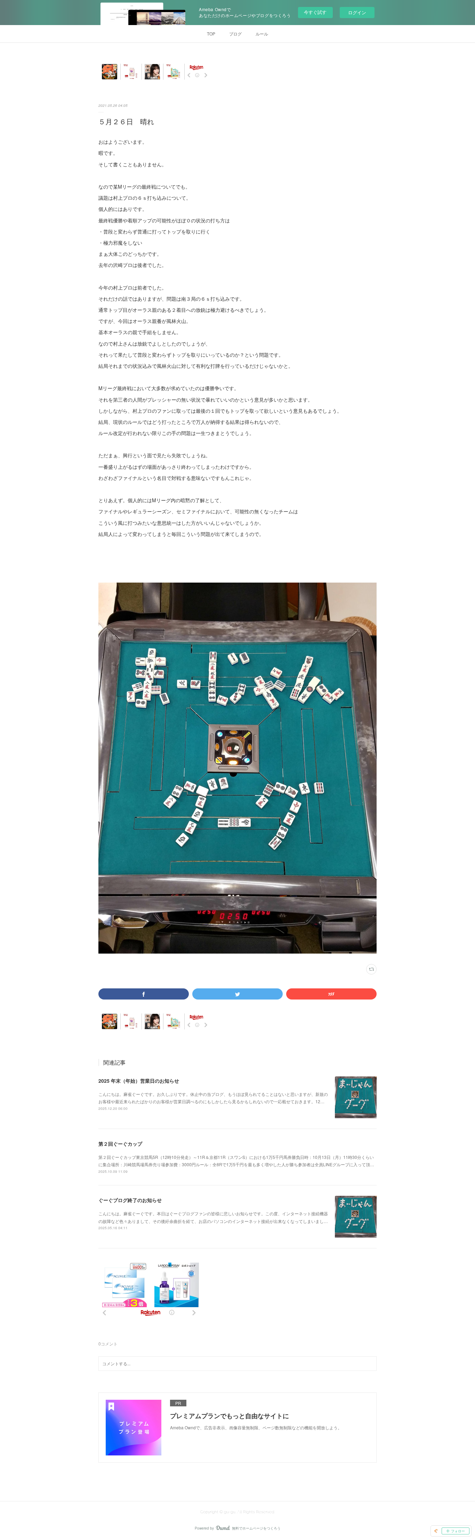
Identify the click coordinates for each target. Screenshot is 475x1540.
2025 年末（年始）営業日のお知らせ (138, 1080)
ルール (262, 34)
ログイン (357, 12)
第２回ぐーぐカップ (120, 1143)
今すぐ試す (315, 12)
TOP (211, 34)
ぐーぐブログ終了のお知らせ (130, 1200)
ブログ (235, 34)
